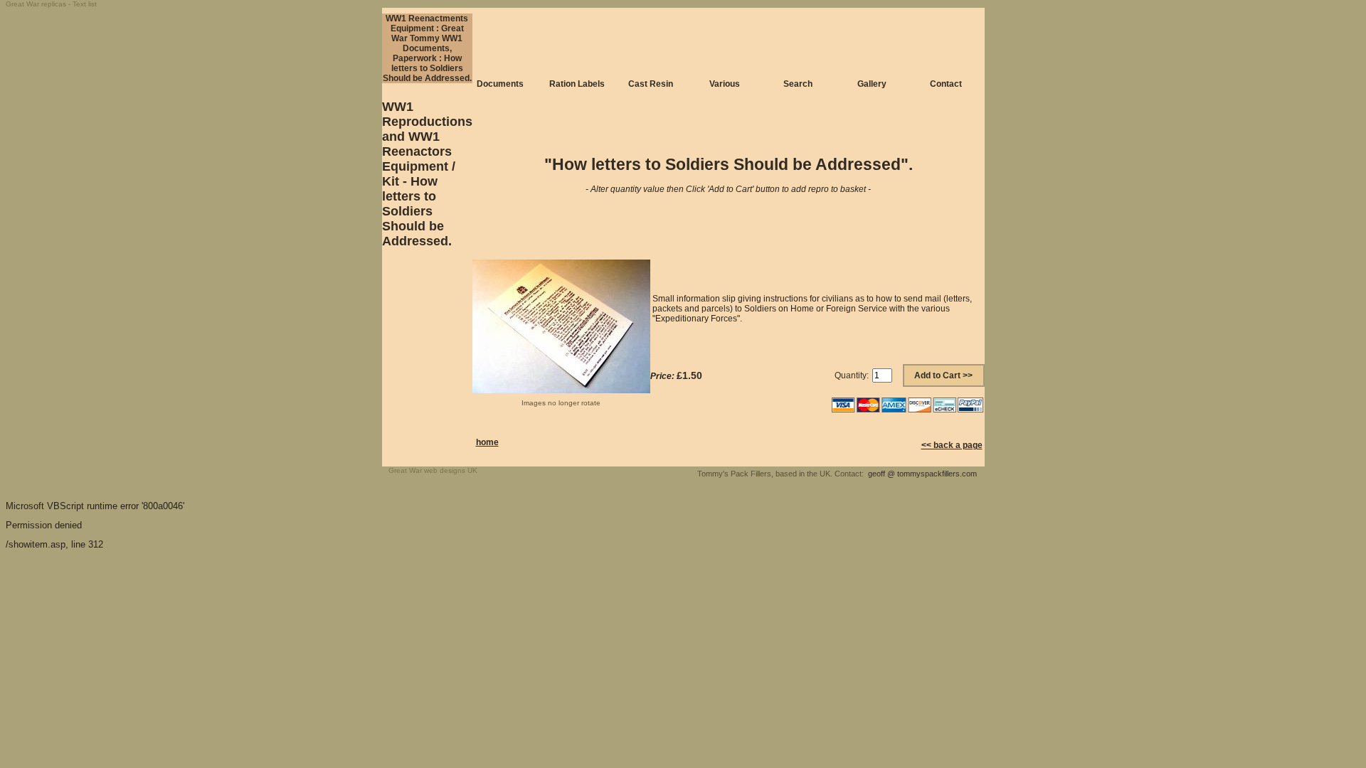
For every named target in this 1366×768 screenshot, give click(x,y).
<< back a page (952, 445)
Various (724, 84)
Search (797, 84)
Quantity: (852, 375)
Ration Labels (577, 84)
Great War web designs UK (432, 470)
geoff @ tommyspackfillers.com (922, 473)
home (487, 442)
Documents (500, 84)
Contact (946, 84)
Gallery (871, 84)
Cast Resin (650, 84)
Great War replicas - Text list (51, 4)
